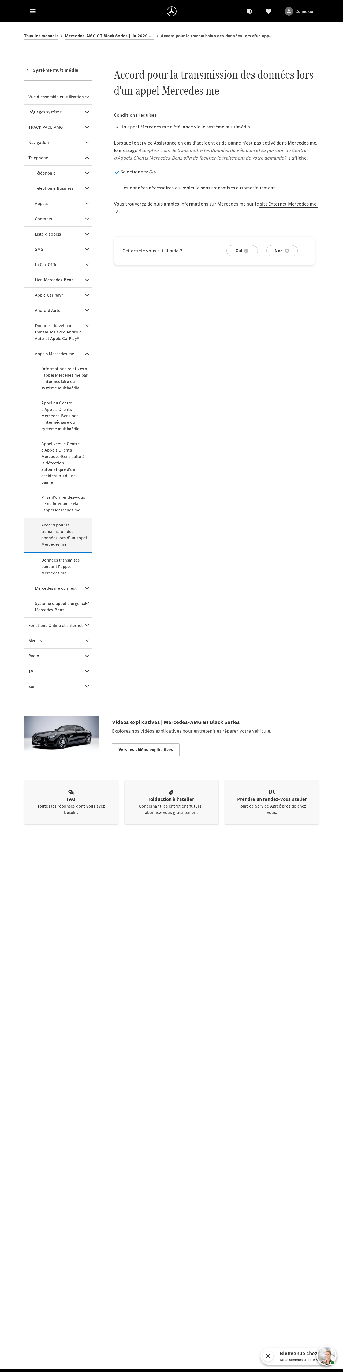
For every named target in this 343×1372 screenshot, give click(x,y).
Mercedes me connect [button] (56, 588)
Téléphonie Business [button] (54, 188)
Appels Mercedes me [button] (54, 354)
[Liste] (268, 11)
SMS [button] (39, 249)
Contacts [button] (43, 219)
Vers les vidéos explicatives (145, 749)
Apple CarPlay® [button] (49, 295)
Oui (239, 250)
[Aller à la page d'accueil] (172, 11)
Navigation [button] (38, 142)
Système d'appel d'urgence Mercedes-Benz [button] (60, 607)
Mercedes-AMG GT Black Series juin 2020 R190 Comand (110, 36)
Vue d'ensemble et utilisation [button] (56, 97)
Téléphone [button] (38, 158)
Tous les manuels (41, 36)
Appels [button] (41, 203)
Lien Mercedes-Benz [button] (54, 280)
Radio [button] (33, 656)
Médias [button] (35, 640)
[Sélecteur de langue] (249, 11)
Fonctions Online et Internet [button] (55, 625)
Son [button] (32, 686)
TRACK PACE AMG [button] (45, 127)
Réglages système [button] (45, 112)
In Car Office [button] (47, 264)
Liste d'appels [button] (48, 234)
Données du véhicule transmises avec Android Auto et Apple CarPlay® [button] (58, 332)
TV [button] (30, 671)
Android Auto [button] (48, 310)
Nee (279, 250)
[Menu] (32, 11)
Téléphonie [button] (45, 173)
